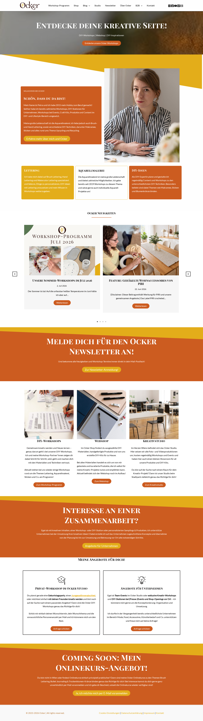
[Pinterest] (178, 5)
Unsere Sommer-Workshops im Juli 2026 (62, 280)
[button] (88, 5)
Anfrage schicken (61, 628)
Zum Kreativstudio (154, 484)
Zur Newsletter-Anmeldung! (101, 369)
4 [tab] (105, 321)
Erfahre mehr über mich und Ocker (46, 138)
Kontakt (160, 713)
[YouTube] (175, 5)
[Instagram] (169, 5)
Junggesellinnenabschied (83, 595)
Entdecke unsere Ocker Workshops (101, 43)
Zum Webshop (101, 481)
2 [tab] (100, 321)
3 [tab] (103, 321)
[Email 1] (181, 5)
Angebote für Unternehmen (101, 545)
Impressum (149, 713)
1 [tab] (97, 321)
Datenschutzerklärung (131, 713)
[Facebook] (172, 5)
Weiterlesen (62, 302)
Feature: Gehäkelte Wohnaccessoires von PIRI (141, 282)
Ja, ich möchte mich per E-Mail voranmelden (101, 693)
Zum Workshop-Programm (49, 484)
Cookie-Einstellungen (109, 713)
